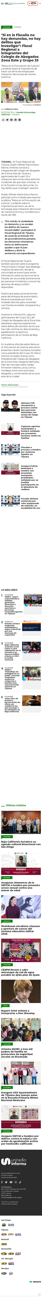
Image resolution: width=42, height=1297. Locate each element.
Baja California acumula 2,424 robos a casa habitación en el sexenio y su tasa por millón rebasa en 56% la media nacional (13, 652)
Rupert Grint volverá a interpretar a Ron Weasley (18, 1012)
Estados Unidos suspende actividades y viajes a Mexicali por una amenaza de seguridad (13, 629)
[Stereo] (4, 1253)
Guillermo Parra (11, 109)
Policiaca (7, 27)
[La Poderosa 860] (11, 1235)
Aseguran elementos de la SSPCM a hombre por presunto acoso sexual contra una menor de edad (20, 886)
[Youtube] (11, 1182)
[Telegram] (20, 120)
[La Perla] (11, 1273)
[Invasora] (4, 1225)
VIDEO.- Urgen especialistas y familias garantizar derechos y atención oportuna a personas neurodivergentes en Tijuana (14, 605)
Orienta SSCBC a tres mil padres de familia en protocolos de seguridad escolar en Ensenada (17, 1053)
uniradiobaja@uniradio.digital (11, 1197)
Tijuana (17, 27)
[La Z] (18, 1253)
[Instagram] (16, 1182)
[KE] (4, 1273)
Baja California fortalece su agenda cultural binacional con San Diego (21, 844)
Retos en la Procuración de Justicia (15, 387)
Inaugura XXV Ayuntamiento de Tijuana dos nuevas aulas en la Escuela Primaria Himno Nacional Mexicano (19, 1096)
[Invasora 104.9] (4, 1244)
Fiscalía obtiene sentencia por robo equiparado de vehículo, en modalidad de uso (30, 503)
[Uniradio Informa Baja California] (15, 3)
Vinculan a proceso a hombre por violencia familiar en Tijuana (31, 452)
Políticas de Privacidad (9, 1204)
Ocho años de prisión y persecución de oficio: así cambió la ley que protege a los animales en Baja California (12, 705)
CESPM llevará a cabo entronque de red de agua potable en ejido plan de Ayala (20, 972)
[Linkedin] (15, 120)
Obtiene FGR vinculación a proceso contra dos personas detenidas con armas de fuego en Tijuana (29, 410)
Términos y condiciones (9, 1202)
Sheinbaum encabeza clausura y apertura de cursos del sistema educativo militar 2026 (20, 930)
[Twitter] (7, 120)
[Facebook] (11, 120)
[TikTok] (20, 1182)
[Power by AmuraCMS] (35, 1282)
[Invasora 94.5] (4, 1234)
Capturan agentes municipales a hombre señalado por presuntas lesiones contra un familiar (31, 432)
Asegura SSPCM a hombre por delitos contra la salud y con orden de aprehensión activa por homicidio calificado (20, 1140)
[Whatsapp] (3, 120)
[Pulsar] (11, 1225)
